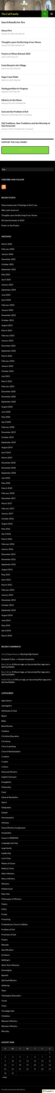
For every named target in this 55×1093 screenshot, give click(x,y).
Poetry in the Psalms (10, 225)
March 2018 (6, 488)
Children (5, 731)
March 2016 (6, 539)
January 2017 (7, 513)
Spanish (4, 975)
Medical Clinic (7, 868)
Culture (4, 766)
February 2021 (7, 386)
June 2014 (5, 620)
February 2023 (7, 335)
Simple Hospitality (26, 659)
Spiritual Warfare (8, 980)
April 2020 (6, 422)
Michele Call (19, 34)
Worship (5, 1031)
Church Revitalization (10, 751)
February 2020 (7, 427)
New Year (5, 894)
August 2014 (7, 615)
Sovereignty (6, 970)
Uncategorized (7, 1011)
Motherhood (7, 889)
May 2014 (5, 625)
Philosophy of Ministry (11, 899)
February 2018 (7, 493)
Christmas (5, 741)
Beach (4, 716)
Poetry (4, 904)
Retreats (5, 945)
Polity (4, 909)
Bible (3, 721)
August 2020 (7, 406)
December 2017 (8, 498)
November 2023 (8, 315)
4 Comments (27, 115)
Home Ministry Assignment (13, 828)
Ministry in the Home (11, 100)
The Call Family (10, 13)
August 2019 (7, 447)
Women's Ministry (9, 1021)
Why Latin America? (10, 210)
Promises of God (8, 934)
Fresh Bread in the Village (13, 65)
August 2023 (7, 325)
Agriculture (6, 700)
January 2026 (7, 254)
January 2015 (7, 595)
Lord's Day (6, 858)
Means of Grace (8, 863)
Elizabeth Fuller (8, 659)
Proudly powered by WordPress (13, 1089)
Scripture (5, 955)
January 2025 (7, 284)
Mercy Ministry (8, 878)
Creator (4, 761)
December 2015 (8, 554)
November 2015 (8, 559)
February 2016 (7, 544)
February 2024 (7, 305)
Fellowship (6, 787)
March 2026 (6, 244)
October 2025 (7, 264)
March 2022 (6, 356)
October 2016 (7, 518)
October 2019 (7, 437)
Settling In (5, 960)
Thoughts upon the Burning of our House (21, 42)
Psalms (4, 939)
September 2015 (8, 564)
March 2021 (6, 381)
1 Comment (29, 129)
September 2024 (8, 290)
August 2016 (7, 523)
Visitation (5, 1016)
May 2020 (5, 417)
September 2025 (8, 269)
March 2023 (6, 330)
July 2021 (5, 376)
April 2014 (6, 630)
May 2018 (5, 483)
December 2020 (8, 391)
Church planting (8, 746)
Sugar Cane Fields (9, 77)
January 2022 (7, 366)
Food (3, 792)
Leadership (6, 853)
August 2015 (7, 569)
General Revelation (9, 797)
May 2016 (5, 529)
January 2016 (7, 549)
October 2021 (7, 371)
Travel (4, 1000)
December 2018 (8, 462)
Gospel (4, 812)
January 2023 (7, 340)
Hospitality (6, 833)
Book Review (7, 726)
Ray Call (15, 57)
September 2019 (8, 442)
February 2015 (7, 590)
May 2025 (5, 274)
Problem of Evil (8, 929)
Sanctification (7, 950)
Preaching (5, 919)
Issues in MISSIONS (9, 838)
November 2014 (8, 600)
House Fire (6, 30)
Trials (3, 1006)
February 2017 (7, 508)
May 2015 (5, 574)
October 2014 (7, 605)
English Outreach (8, 777)
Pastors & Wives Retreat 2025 (16, 53)
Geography (6, 807)
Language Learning (9, 843)
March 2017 (6, 503)
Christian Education (10, 736)
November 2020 (8, 396)
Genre (4, 802)
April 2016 (6, 534)
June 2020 (5, 412)
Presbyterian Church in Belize (14, 924)
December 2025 (8, 259)
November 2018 (8, 468)
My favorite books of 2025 (12, 220)
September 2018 (8, 473)
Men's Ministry (7, 873)
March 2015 (6, 585)
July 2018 (5, 478)
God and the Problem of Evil (14, 111)
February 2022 (7, 361)
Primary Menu (51, 13)
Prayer (4, 914)
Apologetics (6, 705)
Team (3, 990)
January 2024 (7, 310)
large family (6, 848)
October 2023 (7, 320)
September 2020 (8, 401)
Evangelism (6, 782)
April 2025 (6, 279)
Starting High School (29, 654)
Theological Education (11, 995)
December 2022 (8, 345)
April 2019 (6, 452)
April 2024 (6, 300)
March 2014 (6, 635)
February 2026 (7, 249)
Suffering (5, 985)
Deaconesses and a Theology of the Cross (19, 205)
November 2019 (8, 432)
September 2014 (8, 610)
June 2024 (5, 295)
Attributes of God (9, 711)
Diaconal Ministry (9, 772)
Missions (5, 883)
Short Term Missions (10, 965)
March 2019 (6, 457)
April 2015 (6, 579)
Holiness (5, 822)
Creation (5, 756)
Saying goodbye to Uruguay (14, 88)
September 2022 (8, 351)
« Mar (4, 1077)
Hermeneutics (7, 817)
